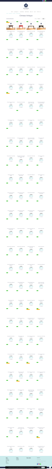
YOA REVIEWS (22, 11)
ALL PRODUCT (16, 11)
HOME (12, 11)
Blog (6, 461)
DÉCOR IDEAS (27, 11)
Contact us (7, 463)
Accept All (43, 467)
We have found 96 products (10, 18)
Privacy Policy (27, 467)
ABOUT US (31, 11)
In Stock (11, 35)
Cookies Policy (32, 467)
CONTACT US (39, 11)
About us (7, 462)
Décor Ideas (7, 460)
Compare (11, 37)
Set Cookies (39, 467)
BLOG (35, 11)
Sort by (36, 18)
